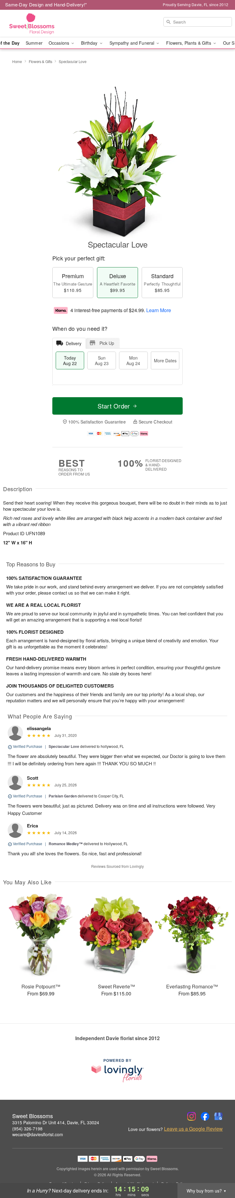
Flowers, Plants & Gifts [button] (189, 43)
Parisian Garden (63, 796)
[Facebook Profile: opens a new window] (205, 1116)
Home (17, 61)
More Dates (165, 360)
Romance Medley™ (66, 843)
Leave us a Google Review (193, 1128)
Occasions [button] (59, 43)
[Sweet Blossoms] (40, 23)
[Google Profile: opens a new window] (218, 1116)
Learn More (158, 310)
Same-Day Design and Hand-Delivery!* (46, 4)
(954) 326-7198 (27, 1128)
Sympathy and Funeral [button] (133, 43)
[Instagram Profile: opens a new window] (191, 1116)
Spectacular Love (64, 746)
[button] (219, 1172)
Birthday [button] (90, 43)
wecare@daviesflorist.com (37, 1134)
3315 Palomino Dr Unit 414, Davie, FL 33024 (55, 1122)
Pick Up (106, 343)
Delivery (73, 343)
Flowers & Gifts (40, 61)
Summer (34, 43)
